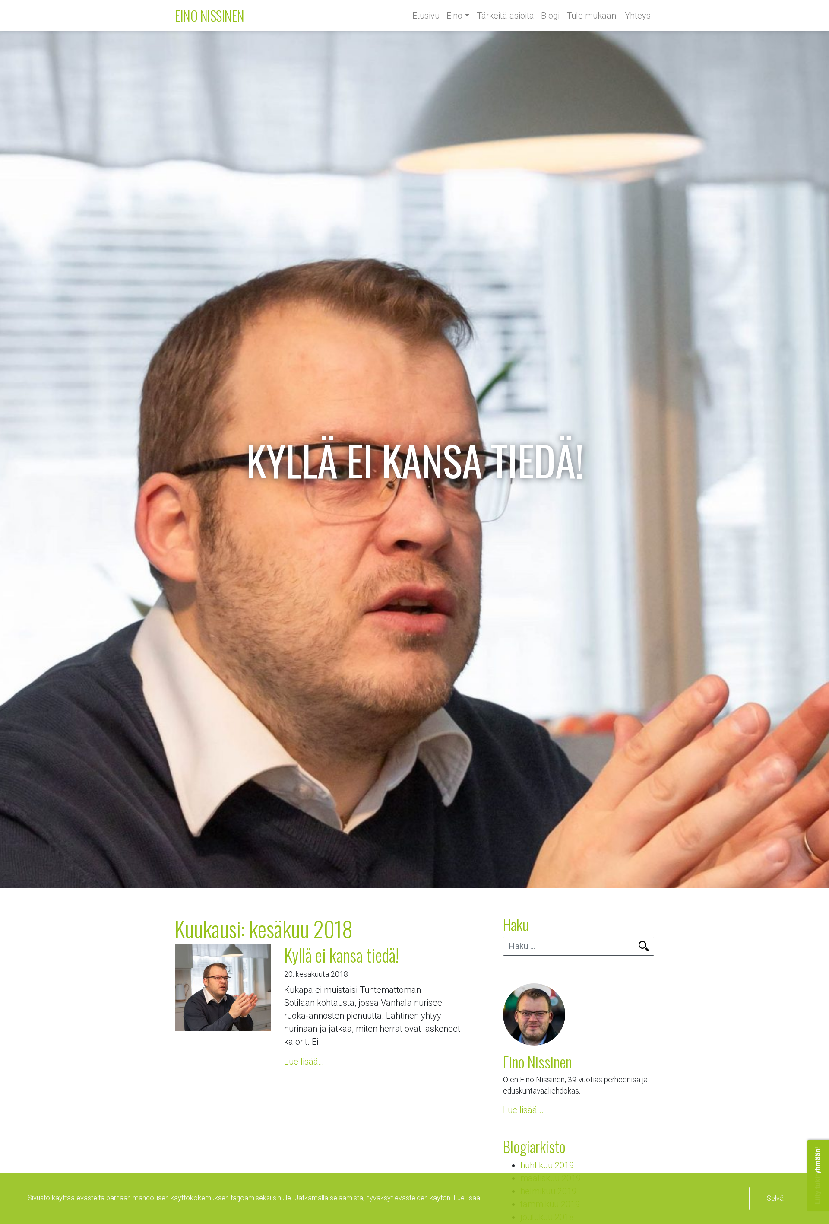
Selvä (775, 1198)
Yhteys (638, 15)
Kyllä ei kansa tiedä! (341, 955)
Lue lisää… (304, 1061)
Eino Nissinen (209, 15)
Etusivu (426, 15)
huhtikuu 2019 (547, 1165)
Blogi (550, 15)
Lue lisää (467, 1198)
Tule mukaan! (592, 15)
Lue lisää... (523, 1110)
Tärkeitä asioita (505, 15)
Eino (454, 15)
